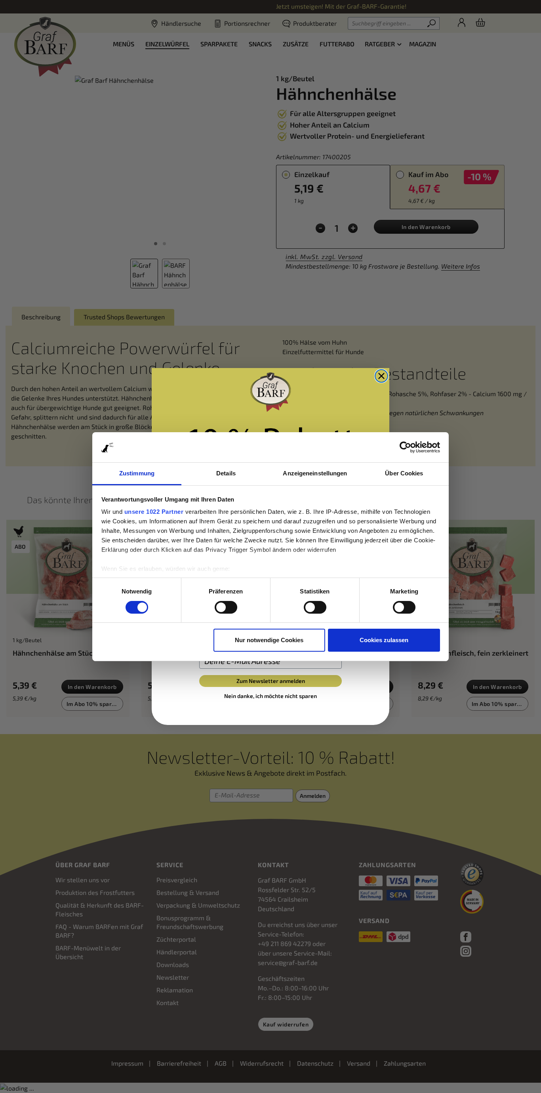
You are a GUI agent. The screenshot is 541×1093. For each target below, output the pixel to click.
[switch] (226, 607)
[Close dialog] (381, 376)
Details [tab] (226, 473)
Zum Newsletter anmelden (270, 680)
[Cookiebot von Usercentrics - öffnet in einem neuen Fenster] (405, 447)
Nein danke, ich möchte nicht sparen (270, 695)
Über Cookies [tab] (404, 473)
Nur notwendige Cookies (269, 640)
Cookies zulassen (384, 640)
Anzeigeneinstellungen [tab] (315, 473)
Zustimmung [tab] (136, 473)
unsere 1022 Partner (154, 511)
